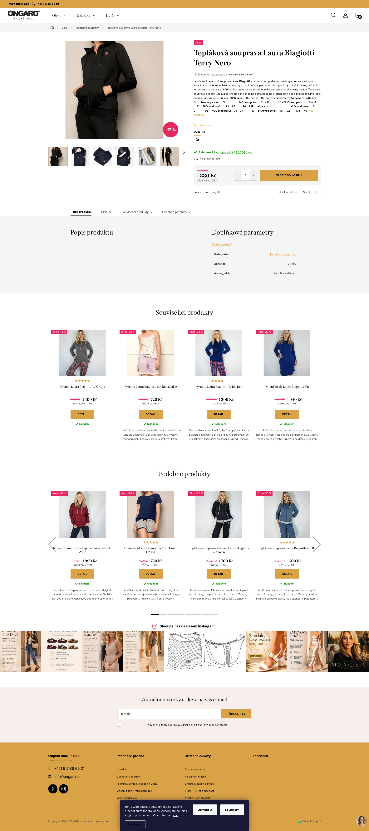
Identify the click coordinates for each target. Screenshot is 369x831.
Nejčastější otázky (195, 776)
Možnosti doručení (211, 158)
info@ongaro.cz (18, 4)
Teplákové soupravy (283, 254)
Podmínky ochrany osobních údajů (136, 784)
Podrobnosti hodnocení (241, 74)
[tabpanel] (82, 388)
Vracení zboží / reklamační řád (134, 791)
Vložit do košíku (289, 175)
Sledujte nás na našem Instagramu (188, 626)
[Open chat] (361, 821)
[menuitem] (59, 15)
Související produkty (135, 212)
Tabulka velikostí (203, 125)
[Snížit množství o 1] (237, 175)
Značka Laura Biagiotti (197, 798)
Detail (82, 414)
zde (175, 815)
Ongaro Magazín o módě (199, 783)
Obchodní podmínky (128, 776)
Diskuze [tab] (106, 212)
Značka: (207, 192)
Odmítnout (205, 810)
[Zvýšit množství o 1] (253, 175)
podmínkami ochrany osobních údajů (205, 725)
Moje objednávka (126, 798)
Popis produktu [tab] (81, 212)
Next (317, 384)
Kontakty (121, 769)
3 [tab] (172, 614)
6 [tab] (197, 614)
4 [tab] (180, 614)
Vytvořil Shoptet (311, 821)
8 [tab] (214, 614)
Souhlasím (232, 810)
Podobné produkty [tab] (174, 212)
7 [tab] (205, 614)
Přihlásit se (236, 714)
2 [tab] (163, 614)
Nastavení (135, 824)
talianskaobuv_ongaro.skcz (63, 788)
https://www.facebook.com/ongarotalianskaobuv (52, 788)
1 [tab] (155, 614)
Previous (52, 384)
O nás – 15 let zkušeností (199, 791)
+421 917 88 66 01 (69, 768)
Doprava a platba (194, 769)
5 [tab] (189, 614)
